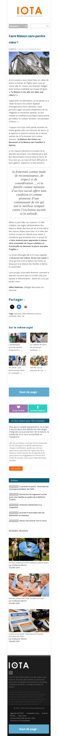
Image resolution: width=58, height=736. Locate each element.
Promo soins (28, 699)
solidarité (12, 316)
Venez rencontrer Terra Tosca (33, 520)
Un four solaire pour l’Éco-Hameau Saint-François (29, 562)
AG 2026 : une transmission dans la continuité (17, 370)
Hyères (30, 697)
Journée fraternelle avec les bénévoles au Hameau (27, 513)
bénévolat (29, 692)
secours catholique (16, 702)
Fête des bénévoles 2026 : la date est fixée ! (26, 598)
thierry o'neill (37, 702)
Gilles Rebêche (28, 313)
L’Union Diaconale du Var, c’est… (23, 718)
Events (45, 713)
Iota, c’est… (22, 715)
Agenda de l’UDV (17, 713)
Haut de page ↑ (29, 392)
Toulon (11, 704)
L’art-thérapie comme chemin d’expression (15, 347)
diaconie (17, 313)
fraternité (12, 697)
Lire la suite (16, 468)
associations (19, 692)
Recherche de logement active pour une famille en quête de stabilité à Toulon (28, 497)
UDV (19, 316)
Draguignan (41, 694)
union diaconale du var (27, 704)
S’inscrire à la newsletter (20, 720)
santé (42, 699)
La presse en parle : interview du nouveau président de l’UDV (29, 487)
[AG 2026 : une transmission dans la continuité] (17, 365)
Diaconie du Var (30, 694)
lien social (18, 699)
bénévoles (13, 694)
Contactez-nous (32, 713)
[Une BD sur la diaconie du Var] (39, 365)
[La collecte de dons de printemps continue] (39, 342)
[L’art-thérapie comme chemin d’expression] (17, 342)
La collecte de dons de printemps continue (38, 347)
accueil (11, 692)
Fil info (12, 715)
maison (38, 313)
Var (23, 316)
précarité (36, 699)
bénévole (36, 692)
